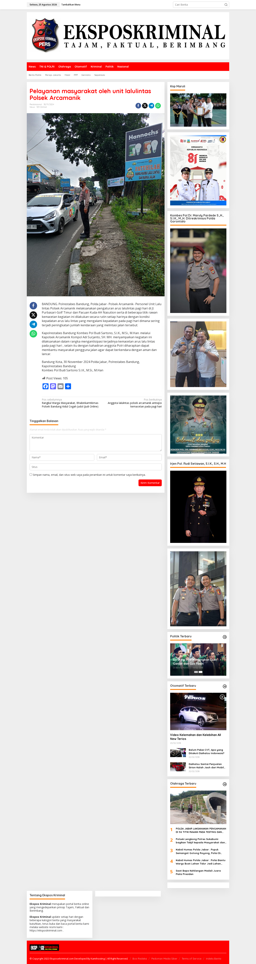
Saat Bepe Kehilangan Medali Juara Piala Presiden (198, 872)
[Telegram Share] (151, 106)
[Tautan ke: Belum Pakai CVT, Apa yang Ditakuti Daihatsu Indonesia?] (178, 752)
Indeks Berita (213, 958)
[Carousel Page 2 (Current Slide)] (200, 672)
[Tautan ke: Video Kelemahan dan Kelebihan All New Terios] (198, 711)
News (32, 107)
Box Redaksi (139, 958)
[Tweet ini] (145, 106)
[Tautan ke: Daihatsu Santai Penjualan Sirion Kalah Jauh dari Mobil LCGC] (178, 766)
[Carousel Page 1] (196, 672)
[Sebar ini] (138, 106)
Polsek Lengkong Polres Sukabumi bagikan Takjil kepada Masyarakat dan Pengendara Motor (200, 841)
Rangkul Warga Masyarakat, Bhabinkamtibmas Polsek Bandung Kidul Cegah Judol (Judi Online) (70, 403)
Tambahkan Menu (70, 4)
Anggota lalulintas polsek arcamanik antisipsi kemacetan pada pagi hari (135, 403)
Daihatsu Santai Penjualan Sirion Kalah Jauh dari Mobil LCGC (206, 766)
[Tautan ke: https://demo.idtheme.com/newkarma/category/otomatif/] (224, 686)
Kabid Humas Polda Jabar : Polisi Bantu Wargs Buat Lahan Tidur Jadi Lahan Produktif (200, 862)
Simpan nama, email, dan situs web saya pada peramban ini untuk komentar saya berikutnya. (89, 474)
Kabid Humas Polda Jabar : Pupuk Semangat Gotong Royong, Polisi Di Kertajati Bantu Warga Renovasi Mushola (198, 851)
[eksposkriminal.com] (128, 35)
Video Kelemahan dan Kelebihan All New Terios (195, 737)
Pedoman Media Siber (164, 958)
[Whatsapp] (158, 106)
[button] (226, 4)
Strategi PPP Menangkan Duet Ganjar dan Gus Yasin (195, 661)
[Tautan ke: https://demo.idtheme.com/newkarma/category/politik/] (224, 637)
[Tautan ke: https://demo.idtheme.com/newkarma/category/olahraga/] (224, 784)
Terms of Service (191, 958)
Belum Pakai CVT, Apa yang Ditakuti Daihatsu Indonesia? (206, 751)
